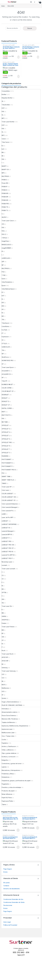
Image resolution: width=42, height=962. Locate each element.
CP (3, 640)
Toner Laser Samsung (8, 671)
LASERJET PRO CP (8, 548)
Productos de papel (8, 791)
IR (2, 251)
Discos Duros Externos (9, 715)
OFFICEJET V (6, 452)
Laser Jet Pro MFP (10, 45)
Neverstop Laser (7, 562)
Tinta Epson (5, 323)
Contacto (6, 885)
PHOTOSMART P (7, 466)
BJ (2, 145)
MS (3, 589)
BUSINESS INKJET (7, 384)
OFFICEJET (5, 425)
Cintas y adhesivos (7, 750)
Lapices (4, 767)
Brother (5, 62)
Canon (4, 139)
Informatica (5, 709)
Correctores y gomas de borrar (11, 763)
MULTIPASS (5, 176)
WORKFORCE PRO (7, 360)
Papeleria (5, 743)
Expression (5, 336)
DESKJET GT (6, 405)
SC (3, 340)
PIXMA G (4, 180)
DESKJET (5, 398)
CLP (3, 674)
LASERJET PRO (6, 541)
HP (3, 45)
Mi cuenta (6, 882)
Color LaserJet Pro (7, 510)
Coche (4, 739)
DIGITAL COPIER (7, 408)
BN (3, 152)
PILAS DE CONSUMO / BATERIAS (12, 705)
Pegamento (5, 784)
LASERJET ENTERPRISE (9, 524)
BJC (3, 149)
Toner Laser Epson (8, 367)
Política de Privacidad (10, 925)
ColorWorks (5, 326)
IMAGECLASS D (6, 244)
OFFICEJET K (6, 439)
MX (3, 316)
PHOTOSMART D (7, 463)
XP (3, 364)
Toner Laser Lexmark (8, 568)
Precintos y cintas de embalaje (11, 787)
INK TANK (5, 422)
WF (3, 354)
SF (2, 695)
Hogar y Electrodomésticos (10, 702)
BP (2, 633)
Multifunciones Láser (8, 732)
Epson (4, 285)
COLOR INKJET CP (7, 391)
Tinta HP (4, 381)
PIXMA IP (4, 186)
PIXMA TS (5, 210)
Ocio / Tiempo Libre (8, 736)
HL (11, 62)
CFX (3, 224)
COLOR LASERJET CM (9, 497)
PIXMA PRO (5, 203)
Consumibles (6, 91)
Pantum (4, 623)
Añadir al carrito (18, 57)
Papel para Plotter (7, 801)
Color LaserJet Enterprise (10, 504)
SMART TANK (6, 476)
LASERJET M (6, 528)
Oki (3, 603)
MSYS (3, 684)
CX (3, 579)
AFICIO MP (5, 661)
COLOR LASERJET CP (8, 500)
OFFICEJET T (6, 449)
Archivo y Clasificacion (9, 746)
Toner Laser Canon (8, 220)
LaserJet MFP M (7, 534)
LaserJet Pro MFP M (8, 555)
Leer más (18, 830)
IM (2, 664)
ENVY (3, 412)
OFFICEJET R (6, 446)
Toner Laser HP (7, 487)
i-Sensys (4, 238)
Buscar (30, 28)
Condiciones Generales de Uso (13, 899)
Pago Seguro (7, 869)
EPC (3, 302)
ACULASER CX (6, 374)
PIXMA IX (4, 190)
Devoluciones (7, 905)
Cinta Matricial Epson (8, 289)
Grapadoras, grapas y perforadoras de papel (16, 780)
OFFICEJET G (6, 429)
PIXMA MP (5, 197)
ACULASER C (6, 371)
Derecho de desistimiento (11, 888)
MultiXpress (5, 688)
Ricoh (3, 650)
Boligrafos (5, 760)
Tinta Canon (5, 142)
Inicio (3, 6)
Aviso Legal (7, 922)
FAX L (3, 231)
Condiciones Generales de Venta (13, 902)
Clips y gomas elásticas (9, 753)
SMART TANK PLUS (8, 480)
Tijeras (4, 804)
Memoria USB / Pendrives (10, 719)
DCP (8, 62)
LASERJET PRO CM (8, 545)
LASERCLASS (6, 258)
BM (3, 630)
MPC (3, 173)
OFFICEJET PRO (7, 442)
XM (3, 599)
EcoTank (4, 330)
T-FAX (4, 275)
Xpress (4, 698)
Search (31, 2)
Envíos (5, 872)
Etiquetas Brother (7, 98)
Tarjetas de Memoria (8, 722)
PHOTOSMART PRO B (9, 470)
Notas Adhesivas (7, 794)
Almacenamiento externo (9, 712)
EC (2, 292)
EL (2, 299)
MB (3, 613)
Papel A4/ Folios (7, 797)
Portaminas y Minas (8, 774)
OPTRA (4, 592)
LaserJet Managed (7, 531)
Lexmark (4, 565)
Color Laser (5, 490)
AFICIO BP (5, 657)
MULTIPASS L (6, 268)
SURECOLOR (6, 347)
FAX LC (4, 234)
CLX (3, 678)
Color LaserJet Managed (9, 507)
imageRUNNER (6, 248)
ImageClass (5, 241)
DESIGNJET (5, 394)
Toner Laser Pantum (8, 626)
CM (3, 637)
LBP (3, 261)
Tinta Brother (6, 105)
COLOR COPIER (6, 388)
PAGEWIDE (5, 456)
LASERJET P (5, 538)
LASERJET (5, 521)
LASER (4, 514)
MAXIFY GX (5, 169)
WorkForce (5, 357)
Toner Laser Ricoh (7, 654)
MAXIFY (4, 166)
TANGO (4, 483)
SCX (3, 691)
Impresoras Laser (7, 729)
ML (3, 681)
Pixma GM (5, 183)
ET (2, 333)
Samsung (4, 667)
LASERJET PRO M (7, 551)
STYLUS (4, 343)
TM (3, 319)
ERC (3, 306)
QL (2, 101)
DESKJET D (5, 401)
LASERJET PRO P (7, 558)
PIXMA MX (5, 200)
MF (3, 265)
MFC (13, 62)
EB (2, 156)
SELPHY (4, 217)
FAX (3, 111)
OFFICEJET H (6, 432)
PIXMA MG (5, 193)
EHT (3, 296)
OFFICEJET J (6, 435)
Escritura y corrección (8, 756)
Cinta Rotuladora (7, 282)
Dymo (3, 278)
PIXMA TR (5, 207)
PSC (3, 473)
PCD (3, 272)
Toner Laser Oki (7, 606)
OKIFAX (4, 616)
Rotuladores (5, 777)
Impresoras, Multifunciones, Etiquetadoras (15, 726)
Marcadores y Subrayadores (11, 770)
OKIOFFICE (5, 620)
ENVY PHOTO (6, 415)
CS (3, 575)
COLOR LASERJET (7, 493)
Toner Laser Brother (8, 122)
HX (3, 309)
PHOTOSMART (6, 459)
